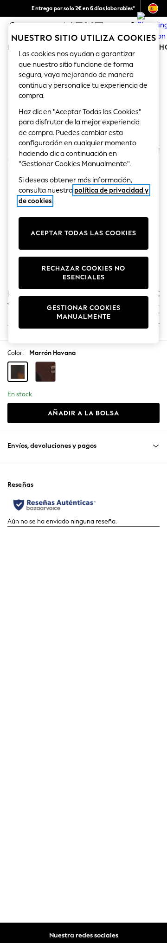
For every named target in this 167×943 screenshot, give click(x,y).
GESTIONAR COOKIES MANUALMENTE (84, 312)
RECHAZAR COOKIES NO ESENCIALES (83, 273)
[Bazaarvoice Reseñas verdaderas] (54, 505)
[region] (83, 183)
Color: (15, 353)
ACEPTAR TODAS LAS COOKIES (83, 233)
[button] (17, 372)
